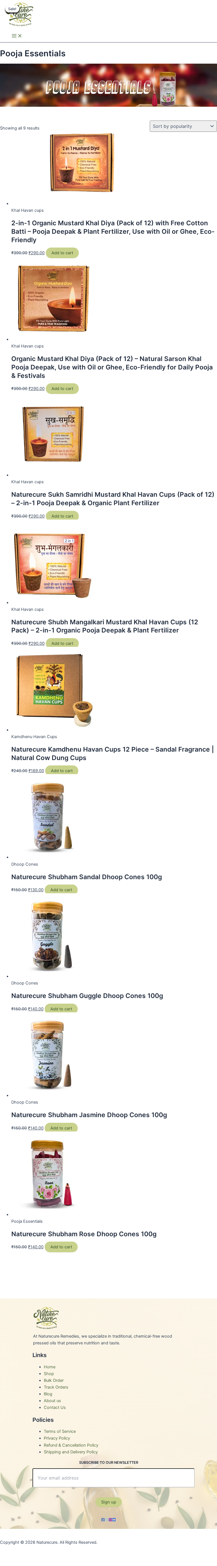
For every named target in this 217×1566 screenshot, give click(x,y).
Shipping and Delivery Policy (71, 1451)
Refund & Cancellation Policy (71, 1445)
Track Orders (56, 1387)
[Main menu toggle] (17, 36)
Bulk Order (54, 1380)
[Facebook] (103, 1520)
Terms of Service (60, 1431)
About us (52, 1400)
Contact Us (55, 1407)
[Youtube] (114, 1520)
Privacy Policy (57, 1438)
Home (49, 1366)
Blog (48, 1393)
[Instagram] (110, 1520)
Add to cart (62, 252)
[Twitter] (106, 1520)
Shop (49, 1373)
